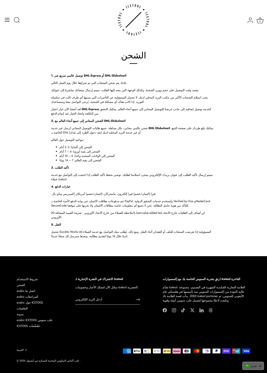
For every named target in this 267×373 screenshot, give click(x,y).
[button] (253, 366)
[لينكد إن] (201, 310)
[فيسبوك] (165, 310)
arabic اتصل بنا (26, 291)
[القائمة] (7, 19)
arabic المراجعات (27, 297)
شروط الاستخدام (27, 279)
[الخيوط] (211, 310)
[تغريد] (192, 310)
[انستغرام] (174, 310)
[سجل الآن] (138, 299)
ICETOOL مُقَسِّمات (28, 326)
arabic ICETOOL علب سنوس (35, 320)
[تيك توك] (183, 310)
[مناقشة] (16, 20)
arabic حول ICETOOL (30, 302)
